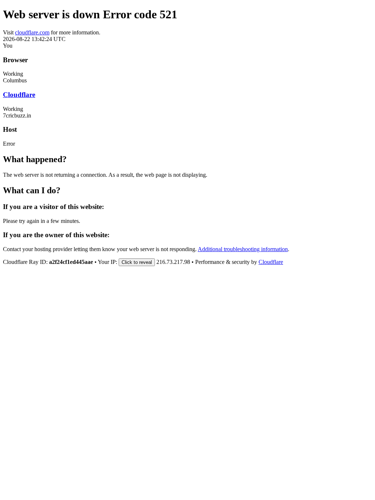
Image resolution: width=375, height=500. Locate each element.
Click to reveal (137, 262)
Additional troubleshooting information (243, 249)
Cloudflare (19, 94)
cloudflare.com (32, 32)
